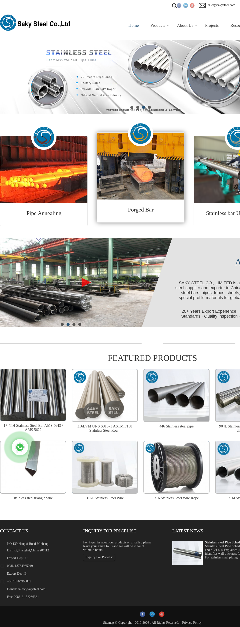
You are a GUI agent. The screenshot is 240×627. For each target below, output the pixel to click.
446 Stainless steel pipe (176, 426)
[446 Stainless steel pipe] (176, 395)
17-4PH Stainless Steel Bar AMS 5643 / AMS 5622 (33, 427)
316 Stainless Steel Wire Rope (176, 498)
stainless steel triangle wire (33, 498)
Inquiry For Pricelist (99, 557)
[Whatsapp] (20, 447)
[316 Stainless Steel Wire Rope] (176, 467)
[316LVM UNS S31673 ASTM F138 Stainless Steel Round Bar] (104, 395)
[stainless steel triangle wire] (33, 467)
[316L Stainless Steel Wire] (104, 467)
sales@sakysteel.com (31, 589)
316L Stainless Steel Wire (105, 498)
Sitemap (108, 622)
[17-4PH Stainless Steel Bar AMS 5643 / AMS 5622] (33, 394)
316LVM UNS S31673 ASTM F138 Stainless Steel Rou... (104, 428)
